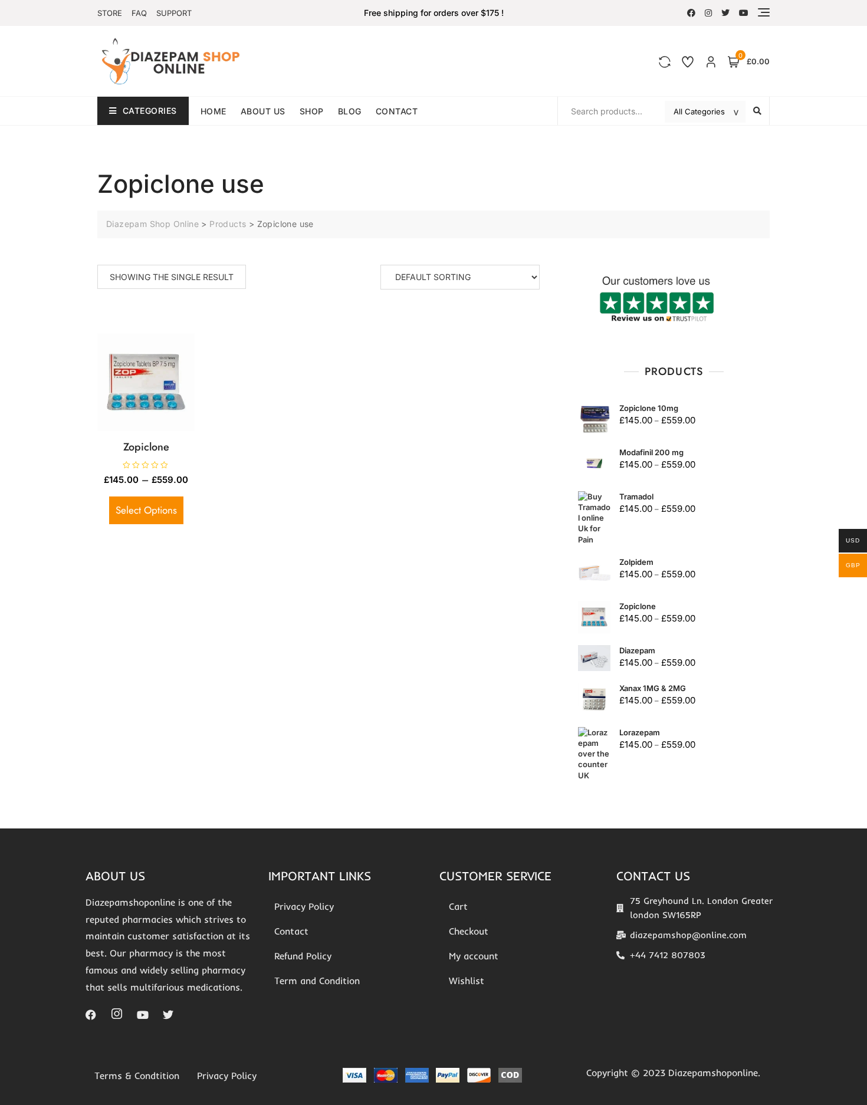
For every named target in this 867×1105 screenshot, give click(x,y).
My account (473, 956)
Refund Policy (302, 956)
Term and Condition (317, 980)
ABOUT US (263, 111)
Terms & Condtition (136, 1075)
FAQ (139, 13)
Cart (458, 906)
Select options (146, 510)
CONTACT (397, 111)
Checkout (468, 931)
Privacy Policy (304, 906)
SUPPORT (174, 13)
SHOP (312, 111)
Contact (291, 931)
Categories (150, 111)
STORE (109, 13)
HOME (213, 111)
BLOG (350, 111)
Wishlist (466, 980)
